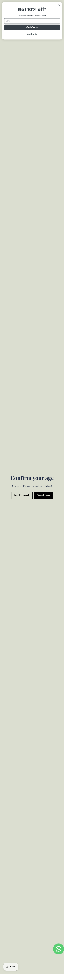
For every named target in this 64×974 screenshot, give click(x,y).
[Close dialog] (59, 5)
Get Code (32, 27)
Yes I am (43, 495)
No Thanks (32, 34)
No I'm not (21, 495)
